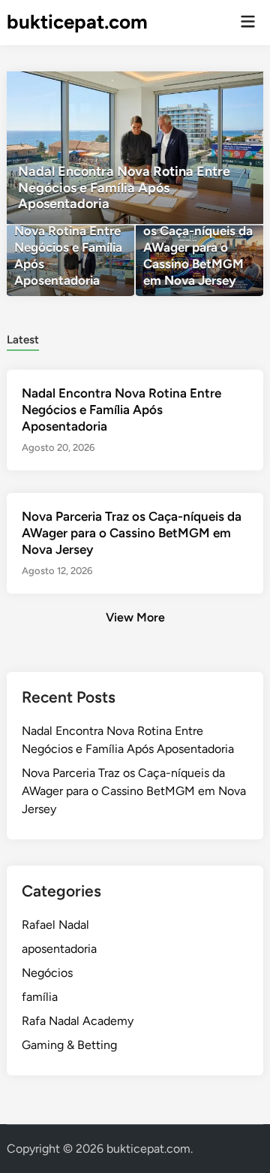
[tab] (23, 338)
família (40, 997)
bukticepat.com (77, 22)
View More (135, 617)
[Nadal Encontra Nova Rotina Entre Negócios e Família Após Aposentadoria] (135, 147)
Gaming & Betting (69, 1045)
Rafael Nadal (55, 925)
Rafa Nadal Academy (78, 1021)
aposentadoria (59, 949)
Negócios (47, 973)
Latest (23, 339)
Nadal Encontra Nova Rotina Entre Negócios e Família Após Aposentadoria (121, 409)
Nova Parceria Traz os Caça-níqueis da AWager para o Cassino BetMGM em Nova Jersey (132, 533)
